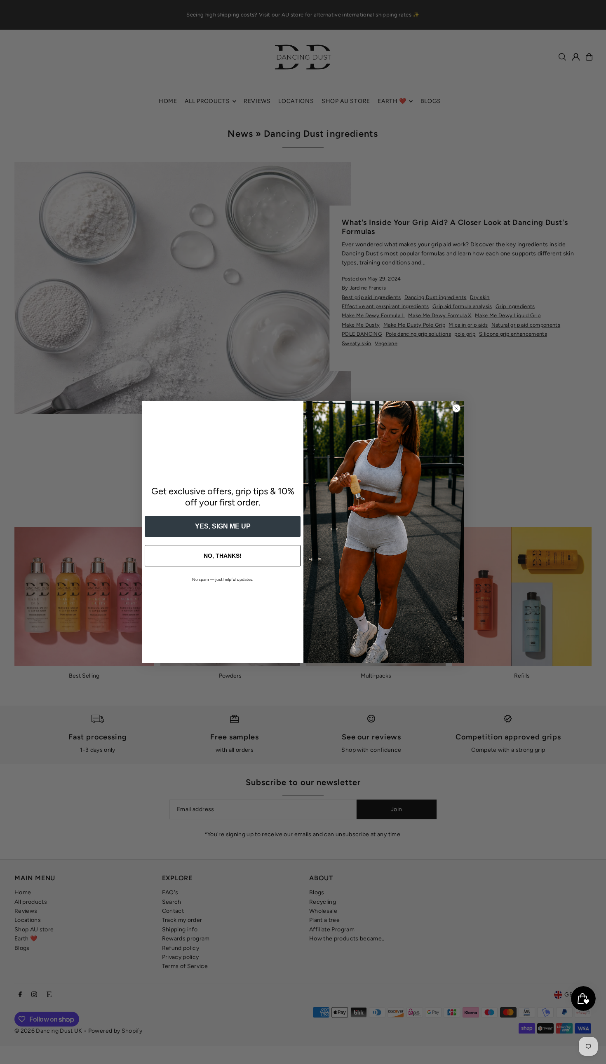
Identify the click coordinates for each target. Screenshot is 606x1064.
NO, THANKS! (223, 555)
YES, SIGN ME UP (223, 526)
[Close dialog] (456, 408)
